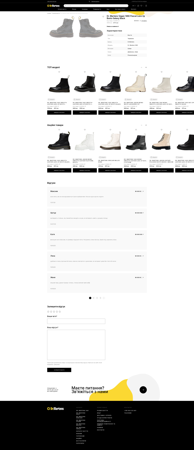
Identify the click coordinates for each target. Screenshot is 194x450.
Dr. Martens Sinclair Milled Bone (109, 161)
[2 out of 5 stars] (51, 311)
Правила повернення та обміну (106, 424)
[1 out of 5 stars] (48, 311)
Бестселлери (81, 441)
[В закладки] (103, 16)
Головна (49, 13)
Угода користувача (104, 417)
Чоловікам (84, 9)
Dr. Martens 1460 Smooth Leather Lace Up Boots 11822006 (57, 103)
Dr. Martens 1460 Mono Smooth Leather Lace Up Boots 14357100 (162, 103)
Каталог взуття (62, 9)
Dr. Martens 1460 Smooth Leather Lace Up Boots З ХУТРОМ (82, 103)
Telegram (127, 413)
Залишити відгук (59, 370)
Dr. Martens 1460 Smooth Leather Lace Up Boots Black (109, 103)
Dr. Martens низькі (80, 428)
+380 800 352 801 (51, 1)
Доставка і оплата (120, 9)
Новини (100, 427)
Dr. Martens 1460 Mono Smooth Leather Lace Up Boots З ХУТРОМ (136, 161)
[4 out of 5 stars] (57, 311)
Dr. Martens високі (80, 424)
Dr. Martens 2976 (80, 413)
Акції (108, 9)
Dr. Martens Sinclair (80, 417)
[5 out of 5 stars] (60, 311)
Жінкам (74, 9)
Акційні (79, 438)
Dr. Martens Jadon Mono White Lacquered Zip (133, 103)
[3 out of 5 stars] (54, 311)
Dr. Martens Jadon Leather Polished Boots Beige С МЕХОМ (161, 161)
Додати (52, 99)
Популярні (80, 443)
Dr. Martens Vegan (80, 421)
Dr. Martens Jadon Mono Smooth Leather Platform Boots (83, 161)
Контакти (133, 9)
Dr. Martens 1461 (82, 410)
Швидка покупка (59, 112)
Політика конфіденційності (104, 421)
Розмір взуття (97, 9)
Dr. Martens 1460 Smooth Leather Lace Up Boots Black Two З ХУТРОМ (58, 161)
